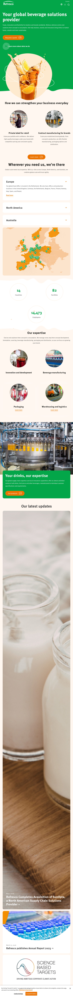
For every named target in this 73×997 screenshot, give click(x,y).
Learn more (34, 157)
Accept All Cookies (31, 994)
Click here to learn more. (26, 990)
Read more (9, 195)
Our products (12, 493)
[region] (36, 991)
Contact (67, 1)
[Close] (70, 988)
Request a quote (11, 37)
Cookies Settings (18, 994)
